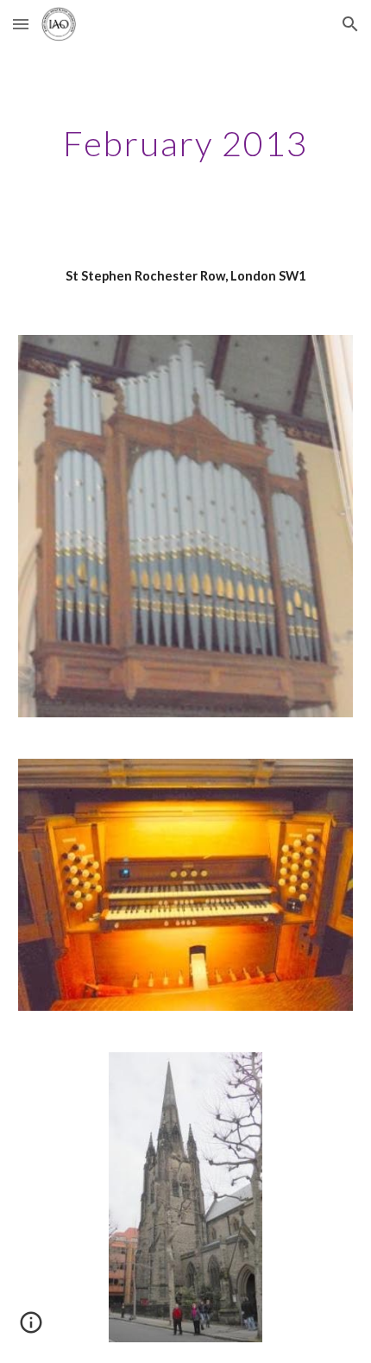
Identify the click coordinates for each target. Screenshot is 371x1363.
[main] (186, 143)
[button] (20, 23)
